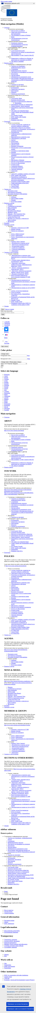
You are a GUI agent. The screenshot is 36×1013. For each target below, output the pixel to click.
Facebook (7, 325)
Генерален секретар (17, 43)
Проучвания (14, 90)
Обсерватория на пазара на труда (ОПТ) (23, 287)
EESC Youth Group (16, 301)
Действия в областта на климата (20, 127)
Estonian (6, 385)
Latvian (6, 397)
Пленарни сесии (12, 190)
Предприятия (15, 143)
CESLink (6, 978)
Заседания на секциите (14, 192)
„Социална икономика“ (18, 249)
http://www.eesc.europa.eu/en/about (14, 430)
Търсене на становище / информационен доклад (18, 66)
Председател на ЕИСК (18, 30)
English (6, 382)
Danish (6, 377)
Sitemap (6, 954)
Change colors (5, 354)
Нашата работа (8, 63)
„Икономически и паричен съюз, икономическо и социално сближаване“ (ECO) (23, 257)
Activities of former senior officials (13, 945)
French (6, 388)
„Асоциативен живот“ (18, 246)
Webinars (13, 197)
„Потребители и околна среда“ (20, 243)
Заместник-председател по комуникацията (19, 32)
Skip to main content (6, 1)
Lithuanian (7, 396)
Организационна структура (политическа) (19, 39)
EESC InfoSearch (9, 923)
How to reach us (8, 910)
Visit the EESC (8, 911)
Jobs (5, 963)
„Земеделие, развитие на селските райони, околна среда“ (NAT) (21, 271)
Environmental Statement (11, 932)
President (6, 223)
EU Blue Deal (15, 184)
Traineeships (7, 965)
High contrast (4, 346)
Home (6, 891)
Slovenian (7, 408)
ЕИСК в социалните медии (16, 215)
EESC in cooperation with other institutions (16, 975)
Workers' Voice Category (18, 241)
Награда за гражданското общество (21, 101)
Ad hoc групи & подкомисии (19, 291)
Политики (7, 121)
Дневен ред (7, 189)
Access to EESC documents (12, 941)
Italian (6, 394)
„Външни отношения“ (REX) (20, 274)
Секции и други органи (11, 252)
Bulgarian (7, 374)
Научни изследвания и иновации (21, 161)
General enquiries (9, 913)
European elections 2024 (18, 100)
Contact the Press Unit (14, 217)
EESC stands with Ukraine (18, 117)
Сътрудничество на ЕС (18, 50)
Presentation (18, 103)
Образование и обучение (18, 138)
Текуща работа (15, 75)
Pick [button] (28, 355)
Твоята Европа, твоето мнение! (20, 106)
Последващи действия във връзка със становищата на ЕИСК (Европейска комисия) (22, 80)
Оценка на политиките (18, 94)
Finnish (6, 387)
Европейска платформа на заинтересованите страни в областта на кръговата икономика (23, 178)
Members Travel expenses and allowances (15, 944)
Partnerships (14, 118)
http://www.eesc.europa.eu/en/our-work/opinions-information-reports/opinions (18, 490)
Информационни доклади (19, 70)
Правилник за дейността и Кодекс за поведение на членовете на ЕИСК (22, 59)
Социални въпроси (17, 166)
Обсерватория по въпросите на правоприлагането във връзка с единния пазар (23, 281)
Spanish (6, 384)
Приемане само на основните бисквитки (21, 1009)
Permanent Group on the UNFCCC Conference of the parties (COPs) (21, 303)
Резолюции (14, 73)
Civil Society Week (16, 98)
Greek (6, 380)
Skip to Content (9, 309)
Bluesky (6, 332)
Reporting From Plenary (14, 211)
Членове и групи (9, 224)
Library (6, 922)
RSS (5, 956)
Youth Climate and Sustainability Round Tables (21, 878)
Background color (6, 358)
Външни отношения (17, 146)
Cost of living (15, 186)
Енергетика (14, 141)
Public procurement (9, 966)
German (6, 379)
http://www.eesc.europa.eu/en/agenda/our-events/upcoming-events (15, 650)
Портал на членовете (17, 231)
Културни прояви (16, 201)
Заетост (13, 140)
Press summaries (12, 207)
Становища (14, 69)
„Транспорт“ (15, 251)
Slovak (6, 407)
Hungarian (7, 393)
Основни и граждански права (20, 150)
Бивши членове (15, 229)
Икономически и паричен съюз (20, 137)
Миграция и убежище (17, 160)
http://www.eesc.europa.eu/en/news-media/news (17, 681)
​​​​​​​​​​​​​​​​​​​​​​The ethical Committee (17, 61)
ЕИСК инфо (11, 209)
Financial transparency (10, 942)
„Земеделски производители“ (20, 244)
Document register (9, 920)
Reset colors (13, 362)
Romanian (7, 405)
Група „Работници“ (17, 235)
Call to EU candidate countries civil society (23, 174)
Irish (5, 390)
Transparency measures (10, 939)
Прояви (13, 200)
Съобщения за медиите (14, 206)
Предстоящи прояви (17, 198)
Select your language (6, 363)
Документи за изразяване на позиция (22, 72)
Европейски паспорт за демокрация (22, 104)
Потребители (15, 132)
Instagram (7, 323)
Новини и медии (9, 203)
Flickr (5, 337)
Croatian (6, 391)
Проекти (13, 92)
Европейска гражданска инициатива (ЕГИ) (21, 875)
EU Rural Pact (15, 187)
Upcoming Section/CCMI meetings (17, 194)
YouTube (6, 343)
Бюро (12, 37)
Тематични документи (18, 89)
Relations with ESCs (17, 120)
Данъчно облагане (16, 169)
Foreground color (5, 355)
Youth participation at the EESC (20, 183)
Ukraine (6, 306)
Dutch (6, 400)
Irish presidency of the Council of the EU (22, 55)
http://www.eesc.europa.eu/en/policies (16, 566)
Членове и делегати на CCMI (20, 227)
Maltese (6, 399)
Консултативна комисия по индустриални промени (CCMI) (20, 276)
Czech (6, 376)
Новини (10, 204)
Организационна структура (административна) (19, 45)
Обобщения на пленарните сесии (21, 77)
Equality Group (15, 300)
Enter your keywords (6, 311)
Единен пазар (15, 164)
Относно (6, 27)
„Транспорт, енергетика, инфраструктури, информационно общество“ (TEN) (21, 264)
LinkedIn (7, 322)
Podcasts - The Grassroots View (16, 214)
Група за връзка (15, 292)
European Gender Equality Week (20, 181)
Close (19, 362)
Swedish (6, 410)
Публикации (15, 87)
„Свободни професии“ (18, 247)
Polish (6, 402)
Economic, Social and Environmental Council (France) (19, 980)
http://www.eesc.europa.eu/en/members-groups (17, 725)
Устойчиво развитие (17, 167)
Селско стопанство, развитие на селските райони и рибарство (20, 125)
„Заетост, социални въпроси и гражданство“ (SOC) (20, 268)
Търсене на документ (17, 84)
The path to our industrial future (20, 110)
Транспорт (14, 170)
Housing (13, 152)
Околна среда (15, 144)
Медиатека (11, 221)
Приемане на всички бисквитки (18, 1004)
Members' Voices (12, 212)
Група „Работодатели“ (17, 234)
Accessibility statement (10, 947)
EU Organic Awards (16, 115)
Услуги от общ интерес (18, 163)
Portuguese (7, 404)
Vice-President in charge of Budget (20, 35)
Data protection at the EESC (12, 930)
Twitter (6, 326)
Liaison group (8, 977)
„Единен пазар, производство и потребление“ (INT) (20, 260)
